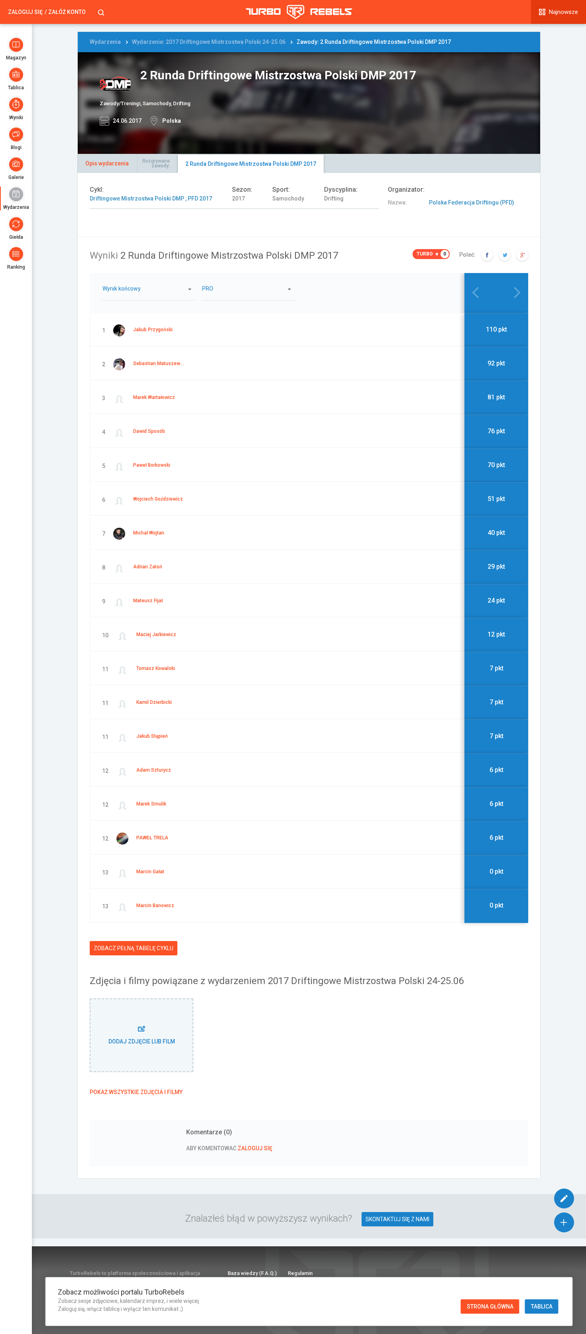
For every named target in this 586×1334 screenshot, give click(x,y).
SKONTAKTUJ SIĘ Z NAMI (397, 1219)
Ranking (16, 267)
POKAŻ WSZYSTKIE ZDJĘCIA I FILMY (136, 1092)
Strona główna (490, 1306)
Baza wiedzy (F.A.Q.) (252, 1273)
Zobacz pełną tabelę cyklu (133, 948)
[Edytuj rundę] (564, 1198)
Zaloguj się (25, 12)
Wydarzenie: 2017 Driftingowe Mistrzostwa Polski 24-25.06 (208, 42)
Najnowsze (563, 12)
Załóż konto (67, 12)
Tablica (16, 87)
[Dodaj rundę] (564, 1222)
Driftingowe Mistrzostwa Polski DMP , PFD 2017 (151, 198)
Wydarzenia (16, 207)
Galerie (16, 177)
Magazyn (16, 58)
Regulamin (300, 1273)
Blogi (16, 147)
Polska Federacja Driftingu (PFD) (471, 202)
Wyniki (16, 117)
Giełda (16, 237)
